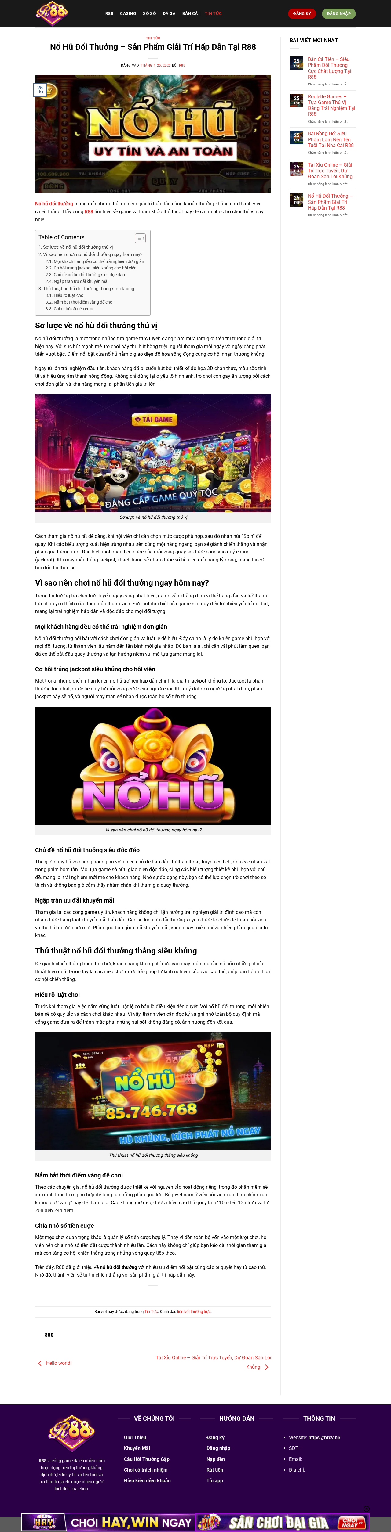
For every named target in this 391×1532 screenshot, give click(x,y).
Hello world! (58, 1363)
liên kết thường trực (194, 1311)
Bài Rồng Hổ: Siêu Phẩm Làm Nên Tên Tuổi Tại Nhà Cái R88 (331, 139)
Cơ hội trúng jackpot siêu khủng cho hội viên (95, 267)
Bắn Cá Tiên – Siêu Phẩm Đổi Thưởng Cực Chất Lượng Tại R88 (329, 68)
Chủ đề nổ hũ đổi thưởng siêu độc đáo (89, 274)
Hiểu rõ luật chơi (69, 295)
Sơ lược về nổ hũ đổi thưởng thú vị (78, 247)
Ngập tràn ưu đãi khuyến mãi (81, 281)
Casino (128, 13)
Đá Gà (169, 13)
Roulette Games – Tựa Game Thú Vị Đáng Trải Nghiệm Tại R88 (331, 105)
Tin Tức (213, 13)
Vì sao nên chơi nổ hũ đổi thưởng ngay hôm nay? (92, 254)
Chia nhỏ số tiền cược (74, 308)
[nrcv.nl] (65, 13)
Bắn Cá (190, 13)
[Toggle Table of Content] (137, 238)
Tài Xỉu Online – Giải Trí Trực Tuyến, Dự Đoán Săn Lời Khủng (330, 170)
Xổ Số (149, 13)
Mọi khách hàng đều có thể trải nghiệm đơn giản (99, 261)
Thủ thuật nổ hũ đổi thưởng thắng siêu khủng (88, 288)
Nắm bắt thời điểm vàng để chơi (83, 302)
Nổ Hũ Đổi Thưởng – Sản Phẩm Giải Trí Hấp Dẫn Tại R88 (330, 202)
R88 (109, 13)
